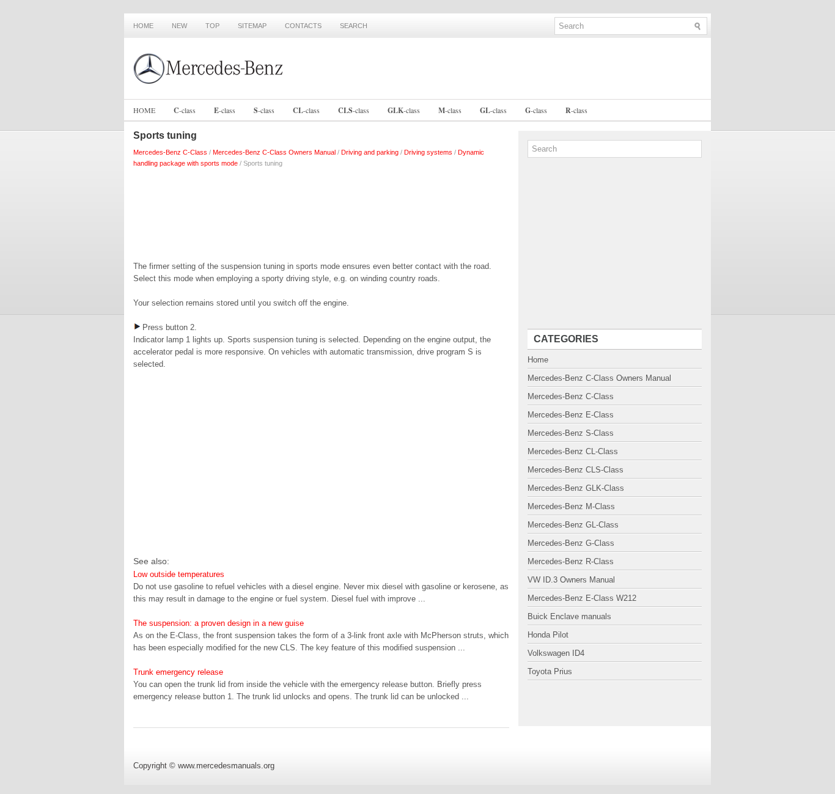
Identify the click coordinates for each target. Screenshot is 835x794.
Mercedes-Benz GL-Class (573, 524)
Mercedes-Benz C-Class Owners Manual (274, 152)
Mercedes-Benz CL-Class (573, 451)
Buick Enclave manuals (569, 616)
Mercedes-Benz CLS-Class (575, 469)
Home (143, 25)
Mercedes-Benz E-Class (571, 414)
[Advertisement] (321, 211)
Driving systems (428, 152)
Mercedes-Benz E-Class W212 (582, 598)
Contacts (303, 25)
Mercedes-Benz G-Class (571, 543)
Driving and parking (370, 152)
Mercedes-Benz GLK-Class (576, 488)
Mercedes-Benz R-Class (571, 561)
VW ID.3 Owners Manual (571, 579)
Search (353, 25)
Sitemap (252, 25)
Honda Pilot (548, 634)
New (179, 25)
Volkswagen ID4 (556, 653)
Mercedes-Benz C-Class (170, 152)
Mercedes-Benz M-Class (571, 506)
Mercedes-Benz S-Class (571, 433)
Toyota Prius (550, 671)
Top (212, 25)
